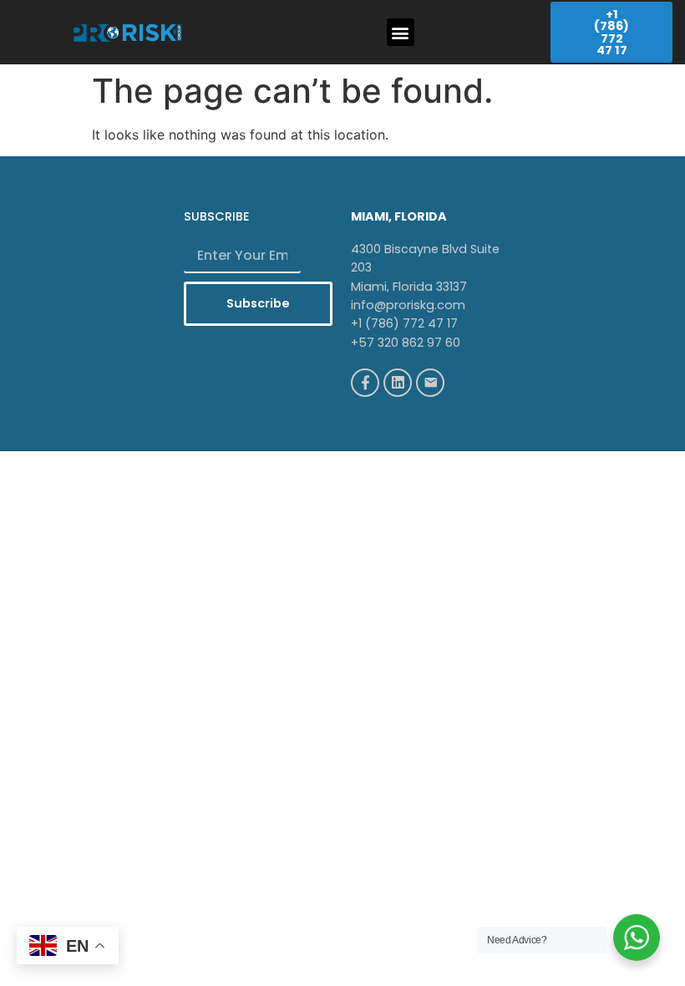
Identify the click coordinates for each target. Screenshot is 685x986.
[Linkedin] (397, 382)
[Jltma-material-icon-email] (430, 382)
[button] (400, 32)
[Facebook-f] (365, 382)
